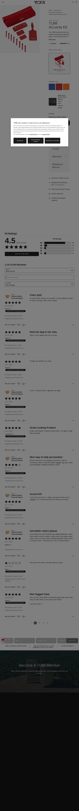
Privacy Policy (33, 134)
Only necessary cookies (35, 140)
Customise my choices (52, 140)
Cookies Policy (46, 134)
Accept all (20, 140)
